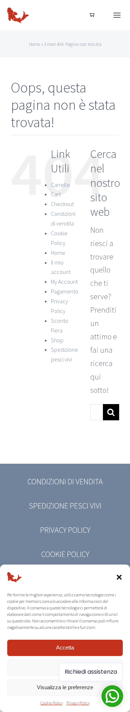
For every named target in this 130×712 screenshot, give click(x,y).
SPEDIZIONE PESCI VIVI (65, 506)
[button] (119, 577)
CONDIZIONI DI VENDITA (65, 481)
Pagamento (64, 291)
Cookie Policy (51, 702)
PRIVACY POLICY (65, 530)
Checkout (62, 203)
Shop (57, 340)
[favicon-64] (18, 8)
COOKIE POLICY (65, 554)
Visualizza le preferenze (65, 687)
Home (34, 44)
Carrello (60, 184)
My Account (64, 281)
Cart (56, 194)
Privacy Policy (78, 702)
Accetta (65, 647)
